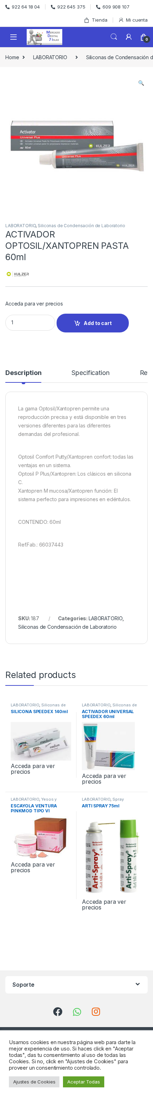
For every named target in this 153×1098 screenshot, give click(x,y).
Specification (90, 373)
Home (12, 57)
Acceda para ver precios (34, 304)
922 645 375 (71, 7)
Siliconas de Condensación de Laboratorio (81, 225)
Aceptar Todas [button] (83, 1082)
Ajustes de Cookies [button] (34, 1082)
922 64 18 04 (26, 7)
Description (23, 373)
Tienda (99, 20)
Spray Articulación (103, 801)
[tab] (23, 376)
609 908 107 (115, 7)
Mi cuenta (137, 20)
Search (114, 37)
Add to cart (97, 323)
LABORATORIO (50, 57)
